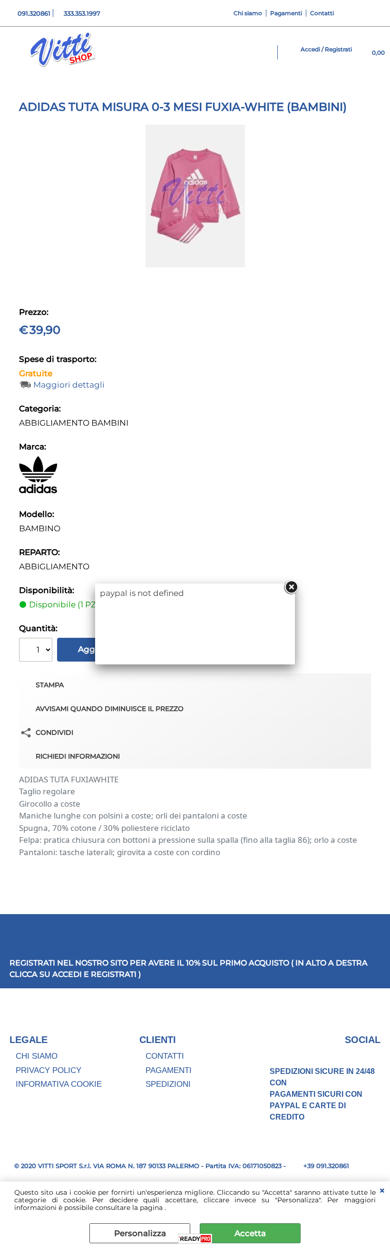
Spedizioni (168, 1084)
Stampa (50, 685)
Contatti (322, 13)
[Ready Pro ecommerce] (195, 1238)
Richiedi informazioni (78, 756)
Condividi (54, 732)
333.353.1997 (82, 13)
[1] (37, 651)
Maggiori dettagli (69, 385)
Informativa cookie (59, 1084)
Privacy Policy (48, 1070)
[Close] (291, 587)
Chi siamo (248, 13)
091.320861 (34, 13)
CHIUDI (382, 1191)
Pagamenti (286, 13)
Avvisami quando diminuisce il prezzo (110, 708)
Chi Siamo (37, 1056)
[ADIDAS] (38, 490)
